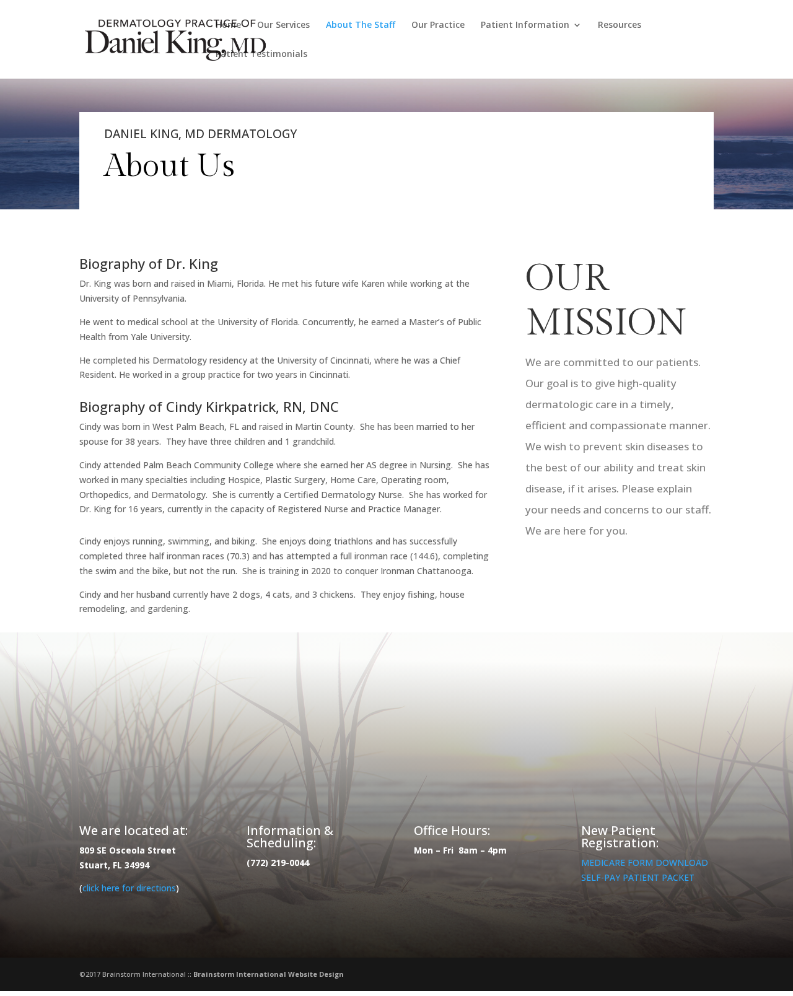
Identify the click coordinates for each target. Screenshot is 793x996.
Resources (619, 25)
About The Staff (360, 25)
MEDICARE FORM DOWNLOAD (644, 862)
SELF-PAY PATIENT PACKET (637, 877)
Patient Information (525, 25)
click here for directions (129, 888)
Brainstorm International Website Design (268, 974)
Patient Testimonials (261, 54)
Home (228, 25)
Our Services (283, 25)
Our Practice (438, 25)
